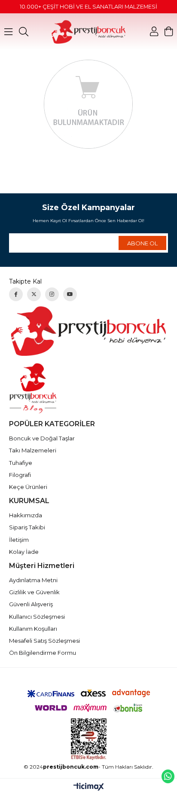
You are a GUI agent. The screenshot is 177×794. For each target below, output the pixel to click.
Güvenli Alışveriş (31, 604)
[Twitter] (34, 294)
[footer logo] (88, 330)
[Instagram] (52, 294)
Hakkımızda (25, 515)
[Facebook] (16, 294)
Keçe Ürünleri (28, 486)
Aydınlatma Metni (33, 580)
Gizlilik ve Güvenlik (34, 592)
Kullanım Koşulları (33, 628)
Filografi (20, 474)
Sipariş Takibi (27, 527)
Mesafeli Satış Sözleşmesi (44, 640)
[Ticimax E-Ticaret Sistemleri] (88, 787)
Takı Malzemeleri (32, 450)
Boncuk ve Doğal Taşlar (42, 438)
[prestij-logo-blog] (88, 388)
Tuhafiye (20, 462)
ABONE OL (142, 243)
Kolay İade (24, 551)
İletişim (19, 539)
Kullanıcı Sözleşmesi (37, 616)
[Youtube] (70, 294)
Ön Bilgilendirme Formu (42, 652)
